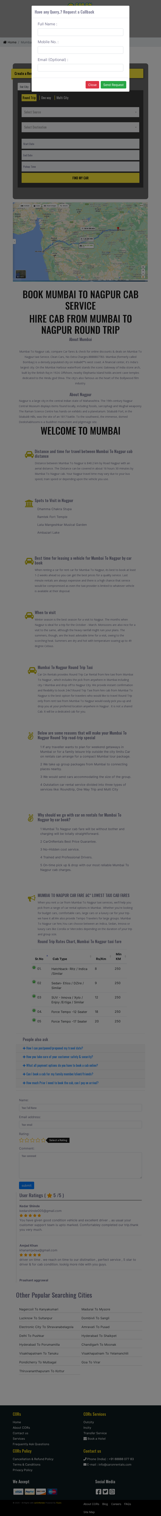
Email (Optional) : (53, 59)
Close (92, 85)
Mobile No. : (48, 41)
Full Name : (47, 24)
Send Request (113, 85)
